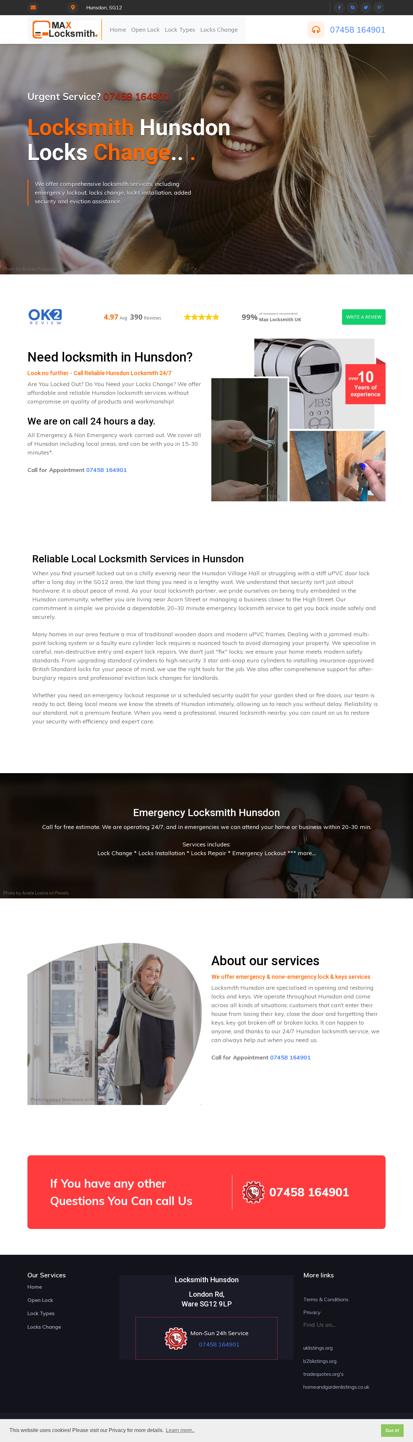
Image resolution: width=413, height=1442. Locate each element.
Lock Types (180, 29)
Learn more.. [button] (180, 1430)
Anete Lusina (246, 495)
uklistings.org (318, 1348)
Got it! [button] (392, 1430)
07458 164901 (358, 30)
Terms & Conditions (325, 1299)
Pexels (74, 268)
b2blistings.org (320, 1361)
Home (118, 29)
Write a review (363, 317)
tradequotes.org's (323, 1374)
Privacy (312, 1312)
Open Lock (145, 29)
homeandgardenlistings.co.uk (336, 1387)
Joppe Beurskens (66, 1099)
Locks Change (219, 29)
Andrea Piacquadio (41, 268)
